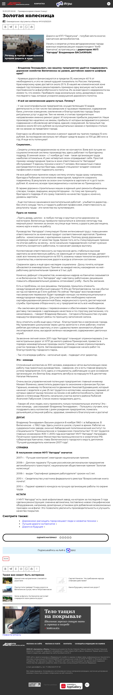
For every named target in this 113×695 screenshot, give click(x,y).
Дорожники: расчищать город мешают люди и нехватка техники (59, 521)
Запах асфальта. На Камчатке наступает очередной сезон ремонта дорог (31, 597)
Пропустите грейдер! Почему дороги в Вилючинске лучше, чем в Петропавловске (33, 588)
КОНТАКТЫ (67, 644)
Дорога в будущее (32, 526)
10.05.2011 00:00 (9, 11)
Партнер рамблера (50, 685)
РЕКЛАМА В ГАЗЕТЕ (52, 644)
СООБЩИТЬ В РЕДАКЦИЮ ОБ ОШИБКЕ (90, 644)
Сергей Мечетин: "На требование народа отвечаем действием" (86, 579)
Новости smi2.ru (12, 635)
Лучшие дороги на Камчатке (38, 524)
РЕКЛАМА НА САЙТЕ (34, 644)
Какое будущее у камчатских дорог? (84, 587)
